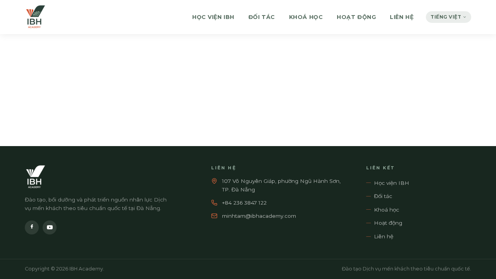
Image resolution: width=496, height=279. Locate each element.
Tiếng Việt (446, 17)
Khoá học (306, 17)
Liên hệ (401, 17)
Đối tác (261, 17)
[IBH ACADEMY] (35, 17)
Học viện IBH (213, 17)
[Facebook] (32, 227)
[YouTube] (50, 227)
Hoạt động (356, 17)
